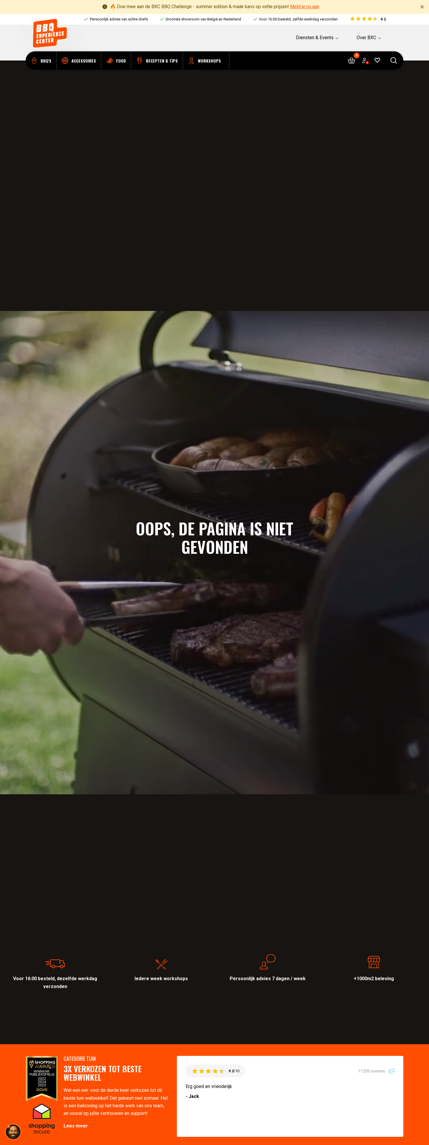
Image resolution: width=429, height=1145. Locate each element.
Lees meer (76, 1126)
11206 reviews (372, 1071)
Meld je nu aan (304, 6)
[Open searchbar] (393, 60)
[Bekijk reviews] (368, 19)
